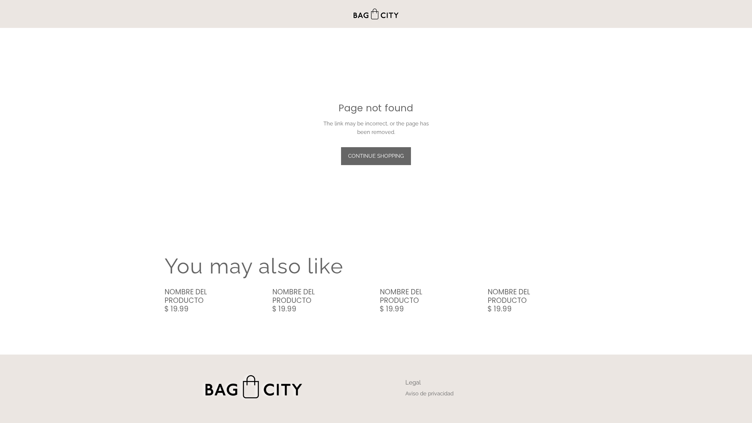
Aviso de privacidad (429, 393)
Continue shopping (376, 156)
